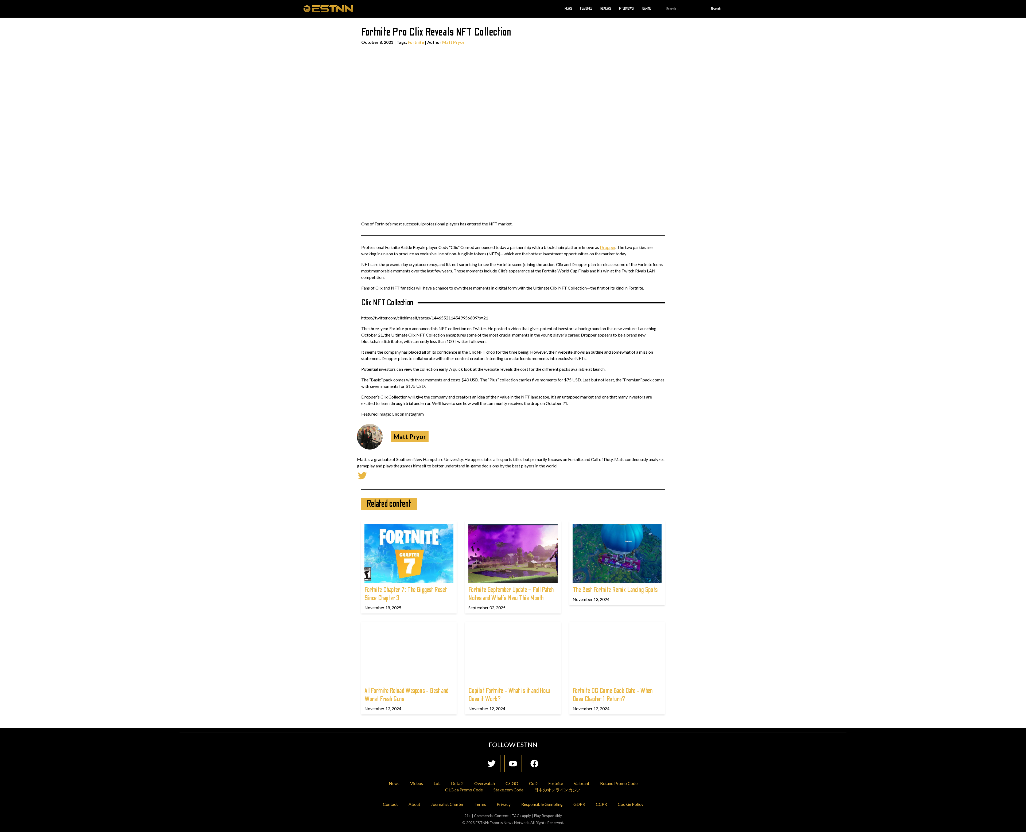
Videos (416, 783)
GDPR (579, 804)
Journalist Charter (447, 804)
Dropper (607, 247)
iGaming (646, 8)
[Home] (328, 8)
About (414, 804)
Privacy (504, 804)
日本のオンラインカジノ (557, 789)
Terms (480, 804)
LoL (437, 783)
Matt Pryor (453, 42)
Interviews (626, 8)
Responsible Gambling (542, 804)
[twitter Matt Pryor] (362, 475)
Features (586, 8)
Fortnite (416, 42)
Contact (390, 804)
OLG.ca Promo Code (464, 789)
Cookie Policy (630, 804)
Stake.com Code (508, 789)
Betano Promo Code (619, 783)
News (568, 8)
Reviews (605, 8)
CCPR (601, 804)
